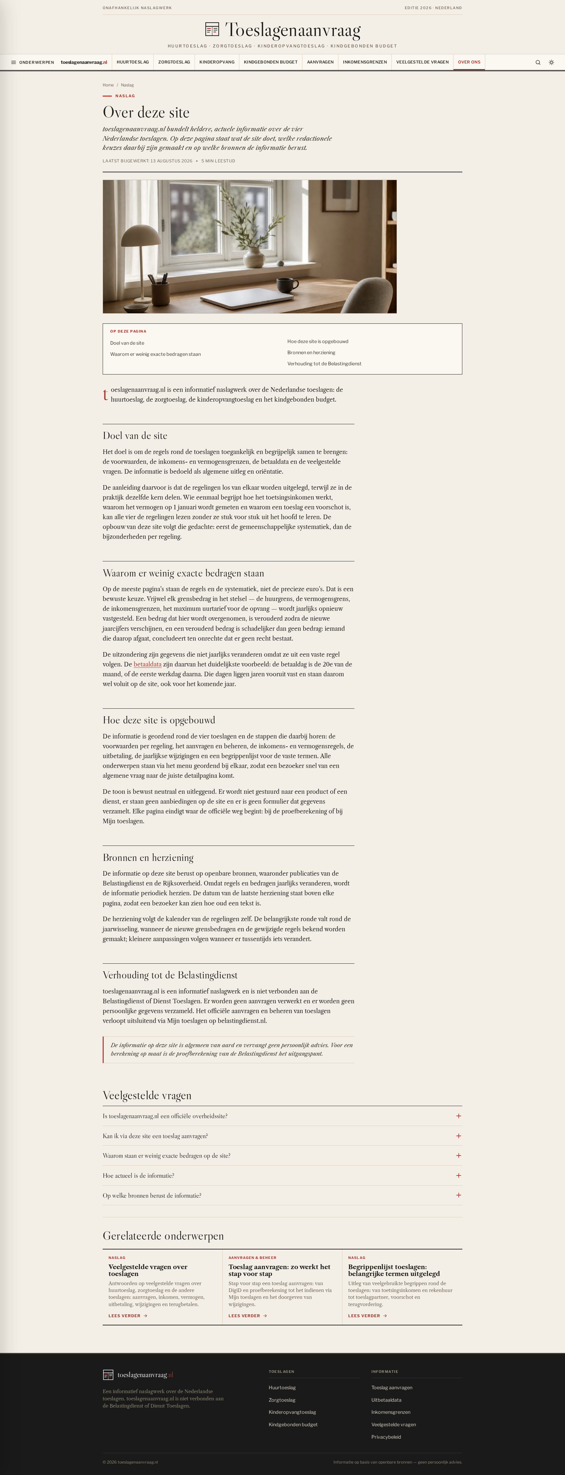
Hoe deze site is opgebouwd (318, 341)
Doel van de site (127, 343)
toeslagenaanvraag (84, 62)
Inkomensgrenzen (365, 62)
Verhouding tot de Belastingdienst (324, 364)
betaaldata (148, 664)
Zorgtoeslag (174, 62)
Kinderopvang (216, 62)
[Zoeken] (538, 62)
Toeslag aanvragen (391, 1388)
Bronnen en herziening (311, 352)
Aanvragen (320, 62)
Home (108, 84)
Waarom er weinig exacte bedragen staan (155, 354)
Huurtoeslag (133, 62)
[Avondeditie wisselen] (551, 62)
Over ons (469, 62)
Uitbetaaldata (386, 1400)
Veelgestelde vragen (422, 62)
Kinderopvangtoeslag (292, 1412)
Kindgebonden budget (271, 62)
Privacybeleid (386, 1437)
